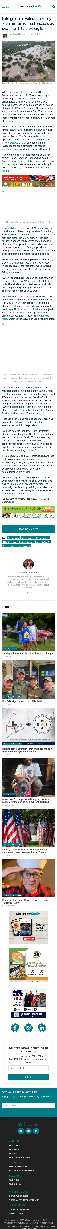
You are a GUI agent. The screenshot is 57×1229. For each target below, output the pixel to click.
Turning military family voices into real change (27, 653)
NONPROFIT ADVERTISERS (21, 1170)
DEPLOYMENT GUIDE (18, 1196)
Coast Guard (27, 538)
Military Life (10, 648)
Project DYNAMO (11, 228)
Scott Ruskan (8, 546)
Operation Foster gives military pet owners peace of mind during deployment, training (25, 800)
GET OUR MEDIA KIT (18, 1166)
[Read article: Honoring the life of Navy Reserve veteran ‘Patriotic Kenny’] (28, 878)
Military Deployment (13, 794)
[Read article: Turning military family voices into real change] (28, 632)
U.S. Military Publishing (30, 1226)
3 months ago (8, 805)
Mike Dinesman (9, 542)
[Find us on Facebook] (21, 1131)
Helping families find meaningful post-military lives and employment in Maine (27, 750)
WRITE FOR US (16, 1213)
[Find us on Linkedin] (36, 1131)
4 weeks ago (8, 704)
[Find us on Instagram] (28, 1131)
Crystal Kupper (42, 538)
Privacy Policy (44, 1226)
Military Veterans (12, 696)
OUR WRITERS (15, 1153)
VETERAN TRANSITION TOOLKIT (24, 1200)
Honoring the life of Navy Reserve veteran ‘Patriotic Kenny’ (25, 901)
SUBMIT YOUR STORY (19, 1209)
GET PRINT (14, 1180)
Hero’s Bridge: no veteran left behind (22, 701)
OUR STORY (14, 1145)
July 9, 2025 (35, 34)
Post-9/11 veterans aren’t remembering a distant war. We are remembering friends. (24, 851)
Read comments (28, 529)
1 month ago (8, 755)
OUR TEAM (14, 1149)
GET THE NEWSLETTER (20, 1157)
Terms (53, 1226)
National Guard (25, 542)
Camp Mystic (13, 538)
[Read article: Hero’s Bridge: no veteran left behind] (28, 679)
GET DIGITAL (15, 1184)
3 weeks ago (8, 657)
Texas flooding (23, 546)
